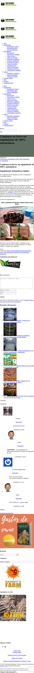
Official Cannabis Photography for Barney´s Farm (17, 661)
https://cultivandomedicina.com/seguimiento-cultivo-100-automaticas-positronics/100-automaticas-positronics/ (15, 252)
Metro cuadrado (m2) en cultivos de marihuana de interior (16, 381)
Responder (19, 422)
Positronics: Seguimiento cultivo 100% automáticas (15, 159)
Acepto (2, 672)
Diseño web (3, 666)
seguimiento (9, 513)
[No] (16, 672)
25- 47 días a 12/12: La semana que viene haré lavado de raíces (18, 396)
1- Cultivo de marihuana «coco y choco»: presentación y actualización (18, 351)
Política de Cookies (17, 658)
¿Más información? (10, 672)
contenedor (10, 191)
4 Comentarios (4, 160)
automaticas (3, 513)
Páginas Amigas (17, 652)
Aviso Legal (17, 650)
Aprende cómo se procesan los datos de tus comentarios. (17, 300)
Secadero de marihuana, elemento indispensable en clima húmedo (16, 336)
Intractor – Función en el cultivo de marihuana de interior (16, 321)
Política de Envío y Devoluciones (17, 655)
